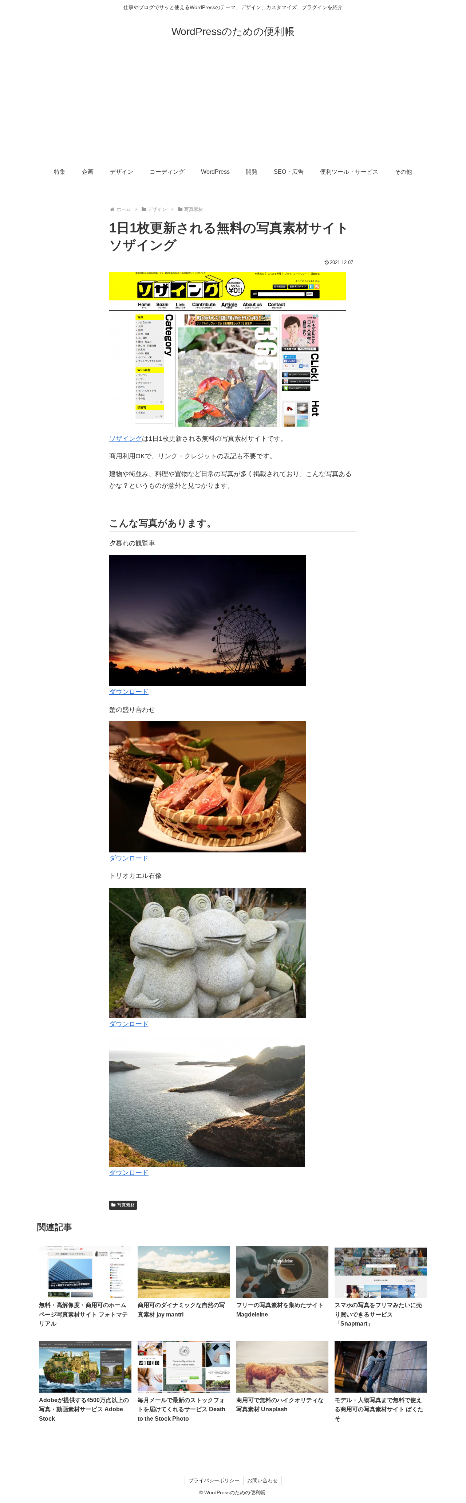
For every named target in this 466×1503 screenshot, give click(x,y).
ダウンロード (129, 691)
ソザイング (125, 438)
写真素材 (126, 1205)
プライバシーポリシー (214, 1480)
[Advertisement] (233, 106)
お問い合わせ (262, 1480)
